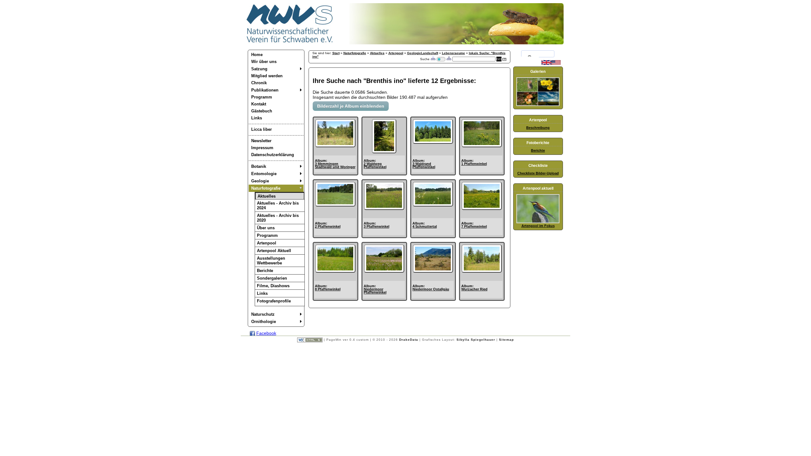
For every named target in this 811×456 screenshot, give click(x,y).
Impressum (262, 147)
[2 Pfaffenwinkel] (335, 204)
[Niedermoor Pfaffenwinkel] (384, 271)
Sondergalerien (272, 278)
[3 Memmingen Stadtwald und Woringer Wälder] (335, 145)
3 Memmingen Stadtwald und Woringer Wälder (335, 167)
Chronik (259, 82)
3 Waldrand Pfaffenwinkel (423, 165)
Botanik (258, 166)
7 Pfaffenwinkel (474, 226)
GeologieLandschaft (422, 53)
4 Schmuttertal (424, 226)
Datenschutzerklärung (272, 154)
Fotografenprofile (274, 301)
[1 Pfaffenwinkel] (482, 145)
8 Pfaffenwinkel (328, 289)
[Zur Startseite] (290, 42)
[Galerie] (537, 105)
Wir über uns (264, 61)
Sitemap (506, 339)
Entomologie (264, 173)
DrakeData (408, 339)
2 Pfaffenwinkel (328, 226)
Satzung (259, 68)
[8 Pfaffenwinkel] (335, 271)
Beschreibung (538, 128)
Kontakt (258, 104)
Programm (261, 97)
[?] (504, 59)
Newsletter (261, 140)
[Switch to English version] (551, 63)
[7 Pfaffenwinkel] (482, 208)
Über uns (266, 227)
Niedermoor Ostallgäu (430, 289)
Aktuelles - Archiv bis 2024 (278, 205)
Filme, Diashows (273, 285)
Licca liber (261, 129)
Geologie (260, 181)
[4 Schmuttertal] (433, 204)
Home (257, 54)
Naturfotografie (265, 188)
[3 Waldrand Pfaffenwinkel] (433, 142)
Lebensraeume (453, 53)
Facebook (266, 333)
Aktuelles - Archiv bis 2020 (278, 218)
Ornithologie (263, 321)
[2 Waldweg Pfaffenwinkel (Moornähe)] (384, 151)
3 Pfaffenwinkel (376, 226)
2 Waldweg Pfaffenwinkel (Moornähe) (375, 167)
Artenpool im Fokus (538, 226)
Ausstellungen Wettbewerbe (271, 260)
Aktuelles (267, 196)
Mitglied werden (267, 75)
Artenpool (266, 243)
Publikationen (264, 90)
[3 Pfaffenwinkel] (384, 208)
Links (256, 118)
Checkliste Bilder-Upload (538, 173)
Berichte (265, 270)
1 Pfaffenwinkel (474, 164)
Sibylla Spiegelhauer (476, 339)
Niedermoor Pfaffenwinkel (375, 290)
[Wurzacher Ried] (482, 271)
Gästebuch (261, 111)
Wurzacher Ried (474, 289)
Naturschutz (263, 314)
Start (336, 53)
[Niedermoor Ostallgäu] (433, 271)
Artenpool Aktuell (274, 250)
